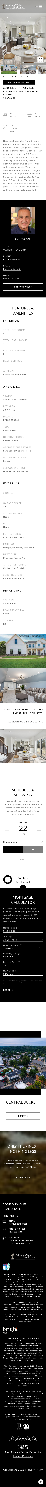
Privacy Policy (35, 1469)
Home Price (9, 927)
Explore (23, 1116)
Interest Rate (10, 962)
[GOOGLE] (34, 1438)
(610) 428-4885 (11, 259)
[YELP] (28, 1438)
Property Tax (9, 953)
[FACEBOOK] (11, 1438)
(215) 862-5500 (15, 1232)
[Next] (39, 828)
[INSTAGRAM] (17, 1438)
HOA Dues (8, 970)
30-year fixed (10, 939)
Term (5, 936)
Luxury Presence (23, 1456)
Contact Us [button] (23, 1177)
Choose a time (10, 842)
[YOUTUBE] (23, 1438)
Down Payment (11, 945)
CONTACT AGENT (23, 287)
